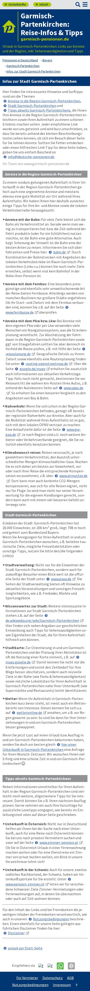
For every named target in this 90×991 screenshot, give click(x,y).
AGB (70, 977)
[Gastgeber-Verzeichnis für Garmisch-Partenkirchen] (10, 26)
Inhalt (42, 4)
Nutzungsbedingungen (51, 919)
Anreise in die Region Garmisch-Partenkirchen (44, 101)
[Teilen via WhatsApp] (62, 965)
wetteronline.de (29, 712)
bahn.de (59, 252)
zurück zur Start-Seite (25, 948)
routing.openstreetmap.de (47, 363)
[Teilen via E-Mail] (73, 965)
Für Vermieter (27, 977)
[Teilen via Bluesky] (52, 965)
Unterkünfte (15, 4)
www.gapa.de (61, 579)
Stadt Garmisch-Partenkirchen (32, 105)
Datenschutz (52, 977)
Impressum (62, 984)
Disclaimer (16, 933)
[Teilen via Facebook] (42, 965)
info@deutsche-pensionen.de (31, 156)
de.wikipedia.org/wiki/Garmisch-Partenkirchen (42, 620)
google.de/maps (32, 368)
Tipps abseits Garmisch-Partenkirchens (39, 110)
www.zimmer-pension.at (58, 842)
